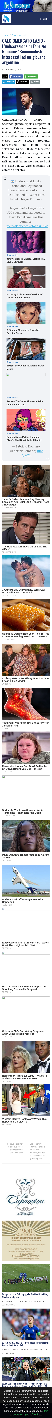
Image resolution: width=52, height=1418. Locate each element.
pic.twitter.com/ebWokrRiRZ (27, 226)
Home (6, 35)
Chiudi (35, 1414)
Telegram (10, 81)
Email (36, 81)
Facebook (17, 76)
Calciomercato (19, 35)
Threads (23, 81)
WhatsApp (31, 76)
